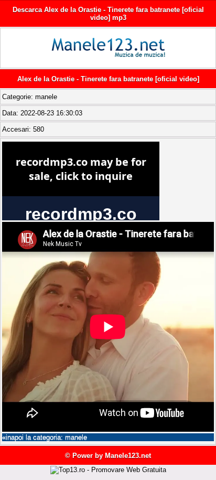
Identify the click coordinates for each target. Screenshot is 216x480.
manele (46, 97)
